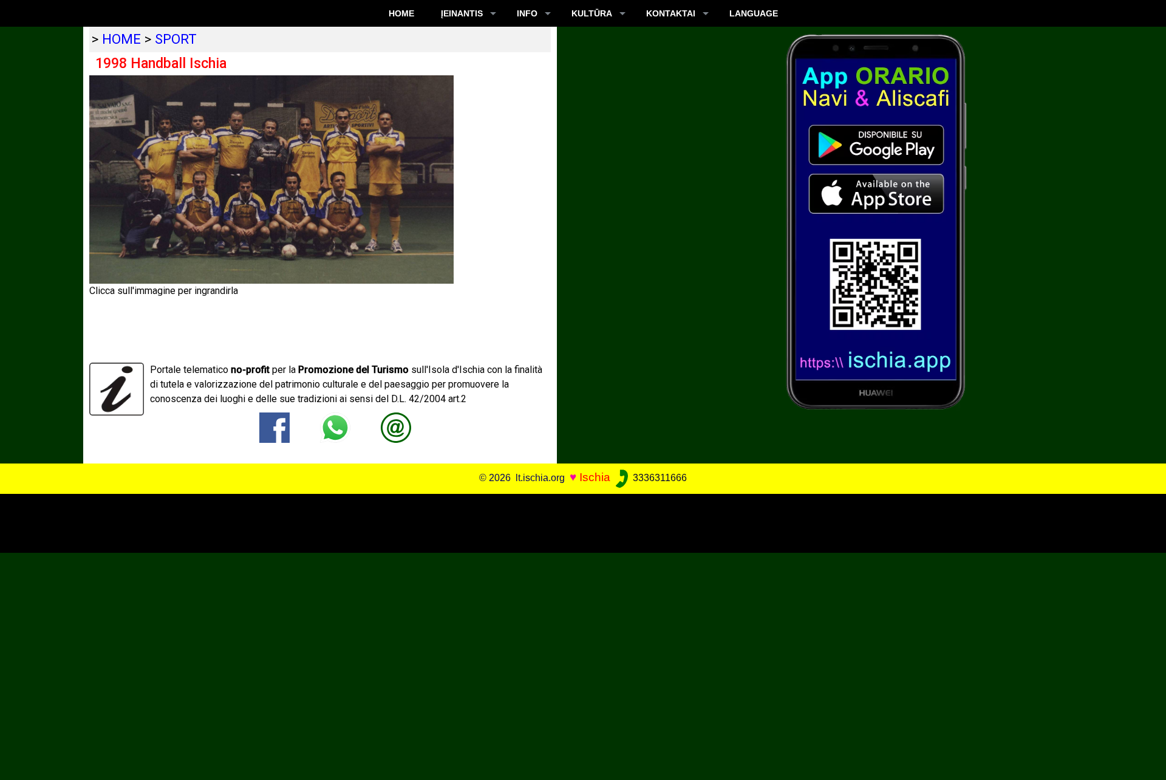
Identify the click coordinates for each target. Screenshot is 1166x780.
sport (176, 39)
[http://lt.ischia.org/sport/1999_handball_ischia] (396, 427)
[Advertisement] (571, 521)
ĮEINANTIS (462, 13)
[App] (876, 221)
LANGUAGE (753, 13)
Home (401, 13)
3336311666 (658, 478)
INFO (527, 13)
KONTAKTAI (670, 13)
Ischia (594, 477)
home (121, 39)
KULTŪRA (591, 13)
